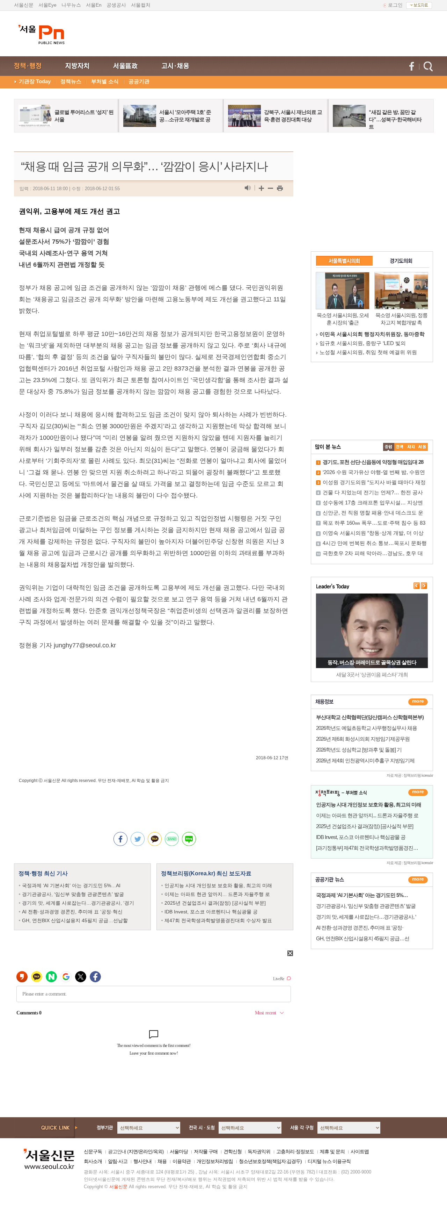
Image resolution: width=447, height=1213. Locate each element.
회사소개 (93, 1161)
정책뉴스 (70, 81)
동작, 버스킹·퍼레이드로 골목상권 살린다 (372, 662)
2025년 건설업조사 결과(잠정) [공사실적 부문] (215, 903)
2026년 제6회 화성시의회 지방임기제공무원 (363, 739)
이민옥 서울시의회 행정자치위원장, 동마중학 (372, 334)
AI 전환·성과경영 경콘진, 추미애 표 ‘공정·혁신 (72, 911)
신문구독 (93, 1151)
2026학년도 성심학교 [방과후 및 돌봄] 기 (359, 750)
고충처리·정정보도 (295, 1151)
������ (418, 879)
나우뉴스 (71, 5)
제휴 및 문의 (332, 1151)
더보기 (418, 701)
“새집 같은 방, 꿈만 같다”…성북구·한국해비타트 (395, 119)
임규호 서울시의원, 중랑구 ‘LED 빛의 (363, 343)
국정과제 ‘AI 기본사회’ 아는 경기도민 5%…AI (71, 885)
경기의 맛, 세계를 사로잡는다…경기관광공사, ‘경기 (78, 903)
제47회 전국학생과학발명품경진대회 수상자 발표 (218, 920)
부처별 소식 (105, 81)
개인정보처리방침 (215, 1161)
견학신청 (233, 1151)
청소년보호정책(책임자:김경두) (270, 1161)
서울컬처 (141, 5)
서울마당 (179, 1151)
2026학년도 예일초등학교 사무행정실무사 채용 (366, 728)
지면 (133, 1151)
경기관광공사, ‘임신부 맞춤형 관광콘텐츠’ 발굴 (73, 894)
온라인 (145, 1151)
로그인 (395, 5)
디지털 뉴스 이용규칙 (329, 1161)
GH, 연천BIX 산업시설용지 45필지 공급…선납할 (75, 920)
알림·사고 (117, 1161)
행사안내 (142, 1161)
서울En (94, 5)
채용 (162, 1161)
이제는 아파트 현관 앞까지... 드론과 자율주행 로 (217, 894)
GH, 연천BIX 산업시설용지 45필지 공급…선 (362, 938)
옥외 (157, 1151)
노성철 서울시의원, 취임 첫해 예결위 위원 (368, 352)
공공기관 (139, 81)
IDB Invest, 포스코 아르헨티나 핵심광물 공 (211, 911)
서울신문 (24, 5)
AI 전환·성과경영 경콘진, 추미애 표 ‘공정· (359, 928)
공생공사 (116, 5)
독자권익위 (259, 1151)
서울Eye (47, 5)
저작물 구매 (206, 1151)
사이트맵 (360, 1151)
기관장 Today (35, 81)
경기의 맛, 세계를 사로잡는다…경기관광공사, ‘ (366, 917)
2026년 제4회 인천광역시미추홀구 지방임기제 (365, 760)
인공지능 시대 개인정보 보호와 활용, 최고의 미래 (218, 885)
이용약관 (182, 1161)
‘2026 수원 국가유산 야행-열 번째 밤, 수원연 (374, 472)
